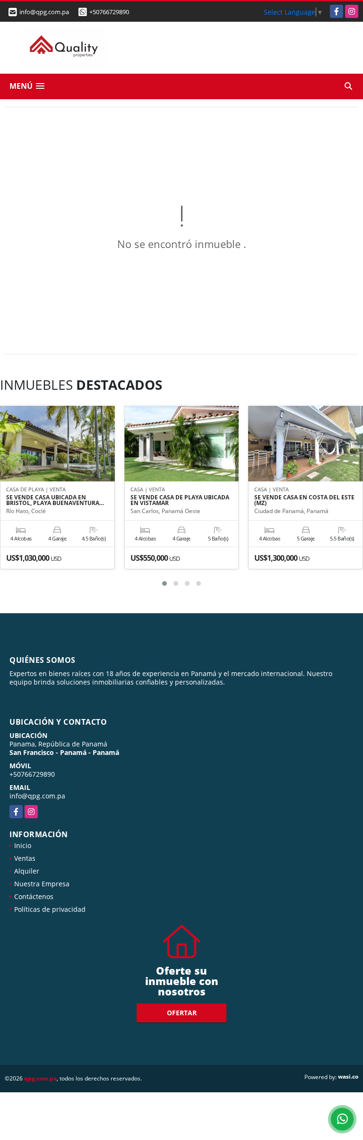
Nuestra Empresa (41, 883)
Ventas (24, 858)
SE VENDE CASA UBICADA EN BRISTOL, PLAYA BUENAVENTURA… (55, 500)
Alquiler (26, 870)
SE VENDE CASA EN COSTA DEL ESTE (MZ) (304, 500)
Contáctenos (33, 896)
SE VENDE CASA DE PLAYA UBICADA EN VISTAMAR (179, 500)
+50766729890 (109, 12)
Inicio (22, 845)
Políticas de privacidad (50, 909)
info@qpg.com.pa (37, 795)
